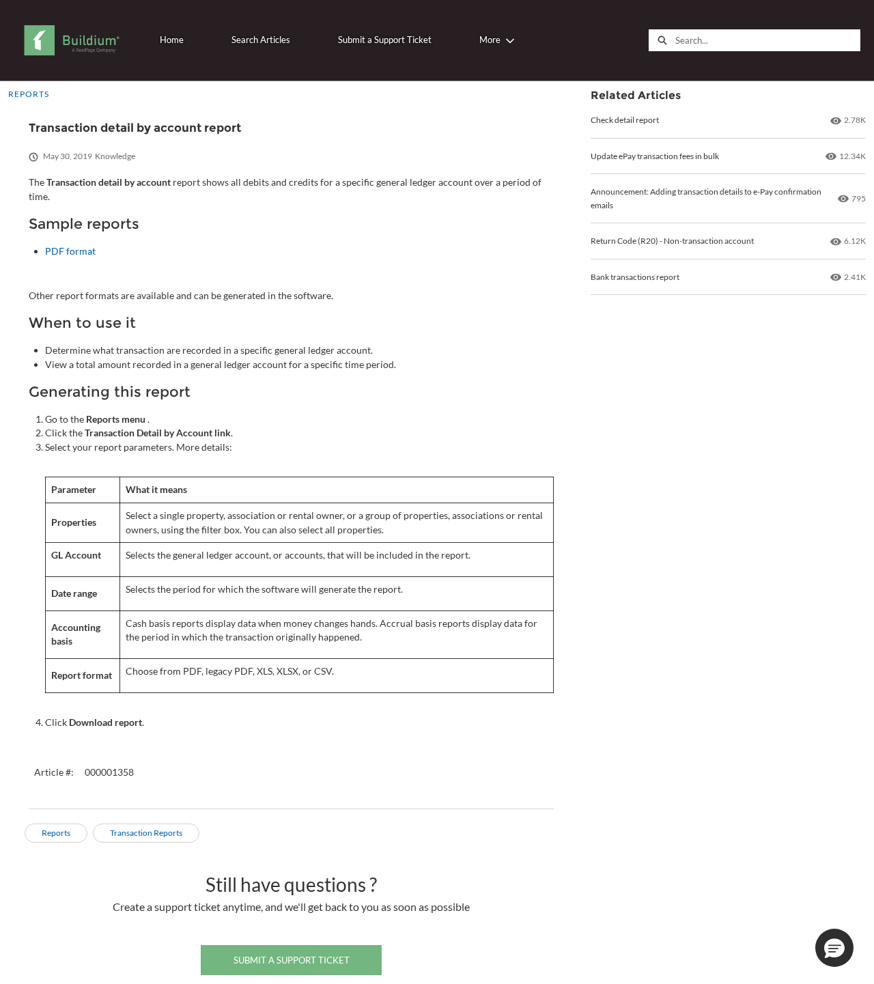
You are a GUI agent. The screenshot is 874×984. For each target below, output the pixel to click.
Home (172, 39)
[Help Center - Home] (71, 40)
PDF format (70, 251)
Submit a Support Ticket (385, 39)
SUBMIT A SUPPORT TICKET (292, 960)
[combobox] (767, 40)
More (490, 39)
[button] (834, 948)
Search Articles (260, 39)
